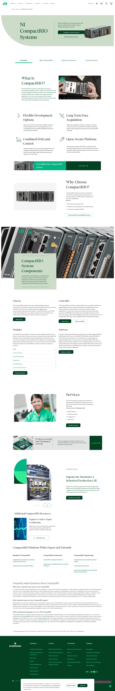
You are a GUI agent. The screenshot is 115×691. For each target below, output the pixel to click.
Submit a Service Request (93, 662)
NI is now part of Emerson (74, 649)
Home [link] (13, 9)
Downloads (89, 649)
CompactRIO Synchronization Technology (53, 559)
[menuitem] (13, 3)
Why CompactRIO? (46, 60)
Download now (95, 442)
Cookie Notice (56, 685)
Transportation (34, 674)
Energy (32, 661)
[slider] (79, 98)
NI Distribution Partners (55, 649)
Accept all (82, 685)
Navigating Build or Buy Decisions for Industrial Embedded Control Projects (24, 560)
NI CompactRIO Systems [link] (26, 9)
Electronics (33, 658)
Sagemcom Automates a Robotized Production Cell (81, 478)
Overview (23, 60)
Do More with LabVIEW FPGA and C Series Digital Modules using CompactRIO (85, 571)
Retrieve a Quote (53, 655)
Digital (14, 349)
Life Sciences (33, 667)
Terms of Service (53, 659)
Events (69, 665)
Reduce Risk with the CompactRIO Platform (23, 565)
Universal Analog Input (18, 356)
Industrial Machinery (36, 664)
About (69, 652)
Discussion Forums (91, 655)
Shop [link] (17, 9)
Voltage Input (16, 360)
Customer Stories (91, 60)
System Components (68, 60)
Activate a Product (91, 659)
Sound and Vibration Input (19, 367)
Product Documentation (93, 652)
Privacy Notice (46, 685)
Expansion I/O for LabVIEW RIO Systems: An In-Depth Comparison (55, 564)
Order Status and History (56, 652)
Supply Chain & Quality (74, 662)
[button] (62, 79)
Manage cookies (71, 685)
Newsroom (70, 659)
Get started (82, 165)
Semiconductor (34, 671)
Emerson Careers (72, 655)
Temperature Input (17, 352)
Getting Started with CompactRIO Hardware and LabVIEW (85, 560)
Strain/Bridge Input (17, 363)
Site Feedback (90, 665)
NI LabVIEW (27, 616)
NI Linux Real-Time (44, 618)
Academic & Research (36, 649)
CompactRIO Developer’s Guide (81, 565)
